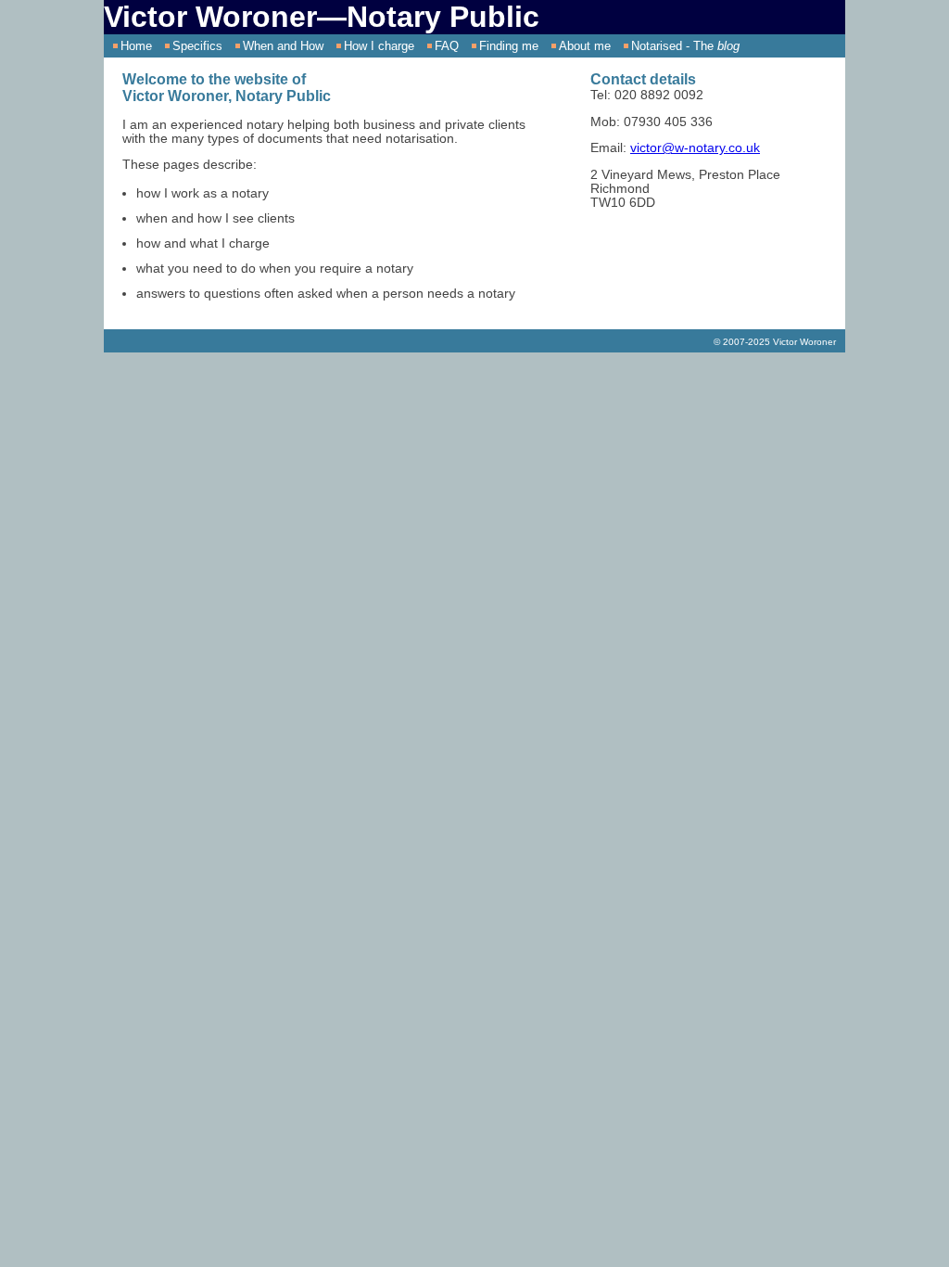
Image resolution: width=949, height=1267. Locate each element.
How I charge (379, 46)
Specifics (197, 46)
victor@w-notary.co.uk (695, 148)
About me (585, 46)
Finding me (508, 46)
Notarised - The (685, 46)
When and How (283, 46)
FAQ (447, 46)
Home (136, 46)
